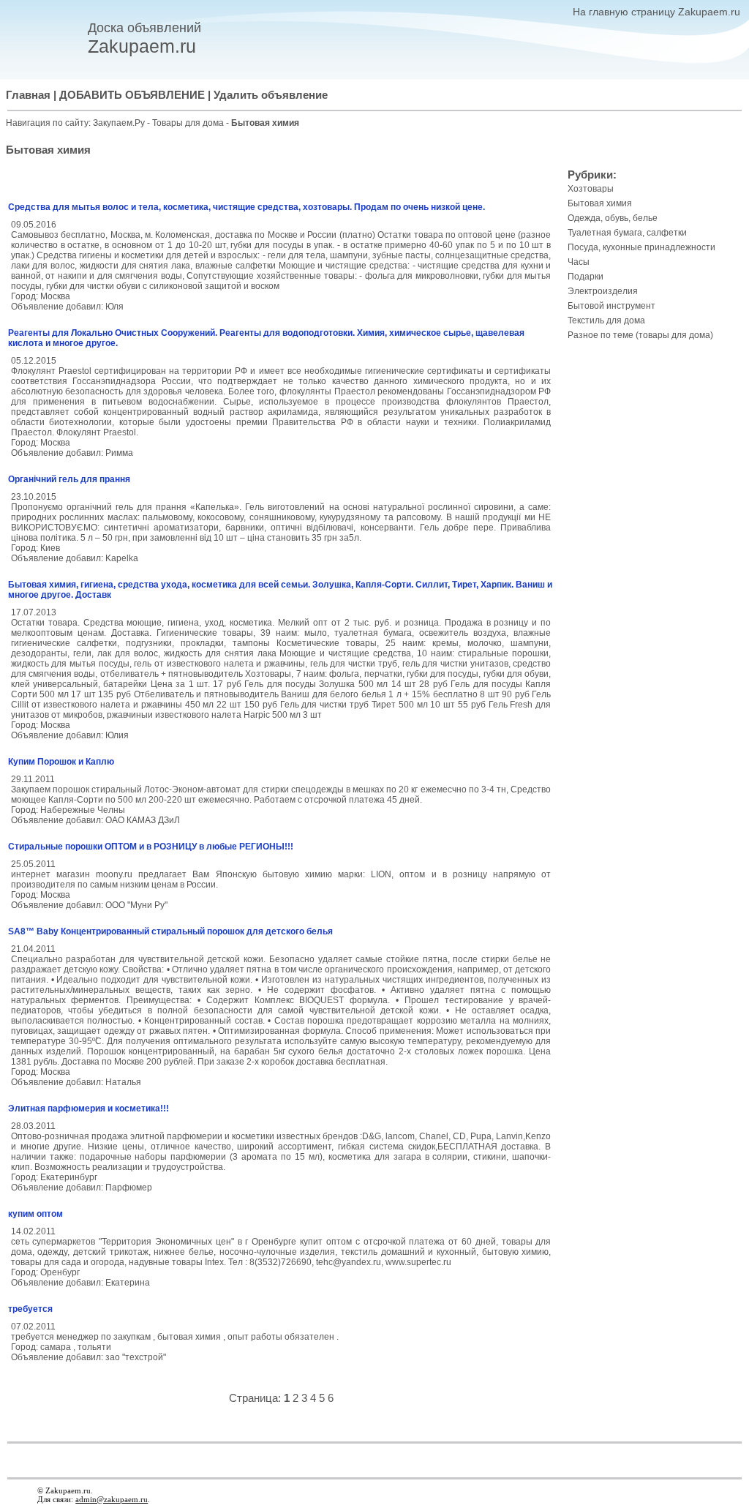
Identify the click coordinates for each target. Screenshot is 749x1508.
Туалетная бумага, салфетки (627, 233)
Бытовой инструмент (611, 306)
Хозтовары (591, 189)
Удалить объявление (271, 95)
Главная (28, 95)
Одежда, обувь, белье (613, 218)
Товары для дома (189, 123)
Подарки (585, 276)
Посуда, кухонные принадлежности (641, 247)
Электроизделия (603, 291)
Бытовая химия (600, 203)
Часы (579, 262)
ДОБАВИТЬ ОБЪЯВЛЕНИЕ (132, 95)
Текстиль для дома (606, 320)
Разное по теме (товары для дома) (640, 335)
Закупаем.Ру (119, 123)
